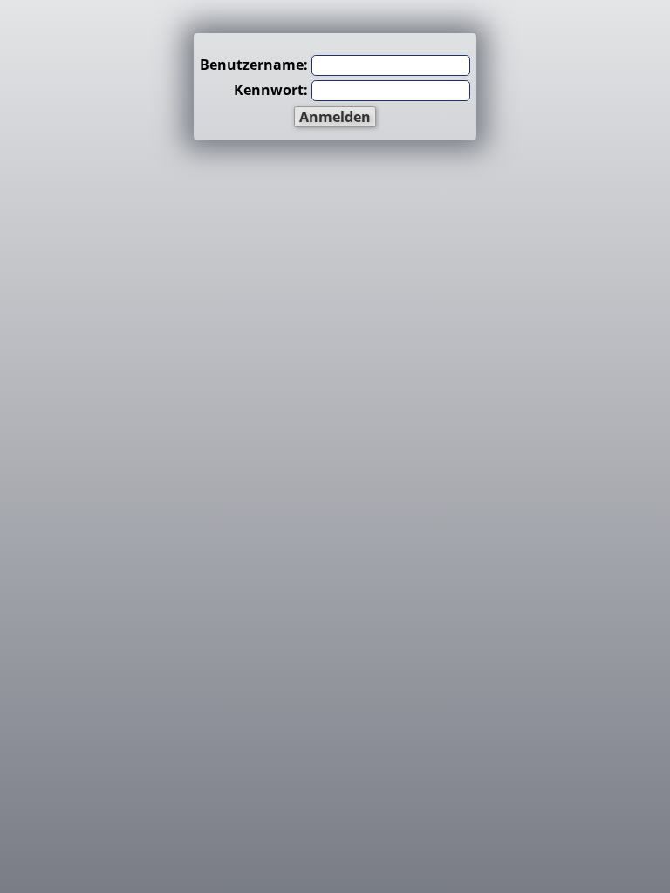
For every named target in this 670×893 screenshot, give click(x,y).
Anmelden (335, 116)
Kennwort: (271, 89)
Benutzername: (254, 64)
